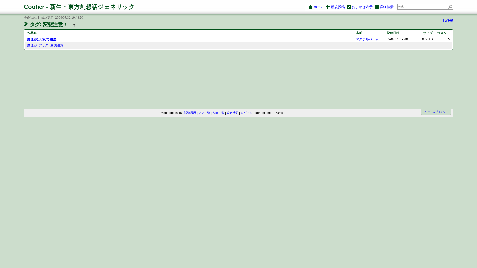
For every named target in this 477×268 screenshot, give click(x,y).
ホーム (319, 7)
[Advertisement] (52, 80)
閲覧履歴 (190, 113)
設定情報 (232, 113)
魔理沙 (32, 45)
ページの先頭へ (434, 112)
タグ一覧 (204, 113)
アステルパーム (367, 39)
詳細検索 (387, 7)
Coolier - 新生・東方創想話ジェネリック (79, 6)
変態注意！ (58, 45)
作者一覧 (218, 113)
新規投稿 (338, 7)
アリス (43, 45)
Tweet (447, 20)
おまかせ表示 (362, 7)
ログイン (247, 113)
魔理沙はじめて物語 (41, 39)
